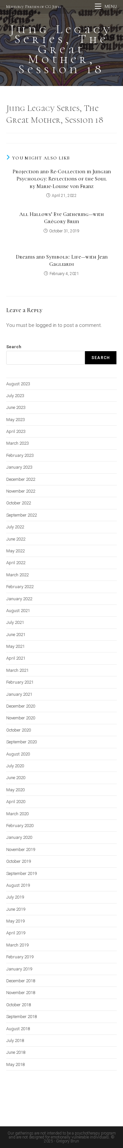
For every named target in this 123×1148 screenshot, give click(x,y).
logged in (46, 325)
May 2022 (15, 550)
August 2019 (18, 885)
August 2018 (18, 1028)
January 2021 (19, 694)
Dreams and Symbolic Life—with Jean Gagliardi (62, 260)
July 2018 (15, 1040)
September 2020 (21, 741)
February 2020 (19, 825)
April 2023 (15, 431)
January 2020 (19, 837)
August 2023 (18, 383)
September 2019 (21, 873)
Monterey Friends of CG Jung (33, 6)
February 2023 (19, 455)
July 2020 (15, 765)
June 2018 (15, 1052)
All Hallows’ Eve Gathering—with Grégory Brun (61, 218)
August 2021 (18, 610)
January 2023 (19, 467)
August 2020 (18, 754)
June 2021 (15, 634)
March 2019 (17, 945)
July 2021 (15, 622)
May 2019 (15, 921)
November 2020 (20, 717)
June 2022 (15, 539)
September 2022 (21, 515)
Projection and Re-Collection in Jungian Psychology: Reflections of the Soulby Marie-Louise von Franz (61, 179)
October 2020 (18, 730)
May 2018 (15, 1064)
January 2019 (19, 969)
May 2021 (15, 646)
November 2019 (20, 849)
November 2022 (20, 491)
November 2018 (20, 992)
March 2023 (17, 443)
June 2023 (15, 407)
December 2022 (20, 479)
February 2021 (19, 682)
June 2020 (15, 777)
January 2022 (19, 598)
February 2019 (19, 956)
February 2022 (19, 586)
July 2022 (15, 526)
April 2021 (15, 658)
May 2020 (15, 789)
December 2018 (20, 980)
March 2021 (17, 670)
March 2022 (17, 574)
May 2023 (15, 419)
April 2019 (15, 932)
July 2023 (15, 395)
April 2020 (15, 801)
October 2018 (18, 1004)
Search (13, 346)
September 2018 (21, 1016)
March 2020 (17, 813)
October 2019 (18, 861)
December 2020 (20, 706)
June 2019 (15, 909)
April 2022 (15, 562)
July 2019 (15, 897)
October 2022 (18, 502)
